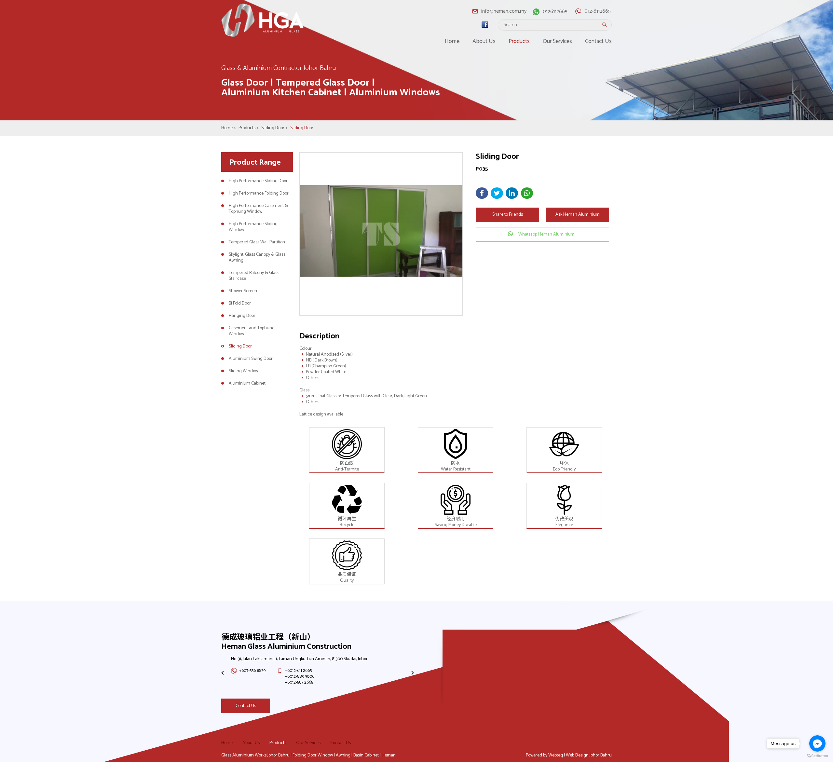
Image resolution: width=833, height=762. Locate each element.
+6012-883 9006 (299, 676)
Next (411, 673)
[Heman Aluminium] (485, 24)
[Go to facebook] (817, 743)
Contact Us (598, 41)
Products (519, 41)
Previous (221, 673)
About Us (484, 41)
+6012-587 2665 (299, 682)
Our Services (557, 41)
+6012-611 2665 (298, 670)
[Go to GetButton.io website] (817, 755)
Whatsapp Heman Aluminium (546, 234)
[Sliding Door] (381, 234)
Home (452, 41)
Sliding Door (274, 128)
